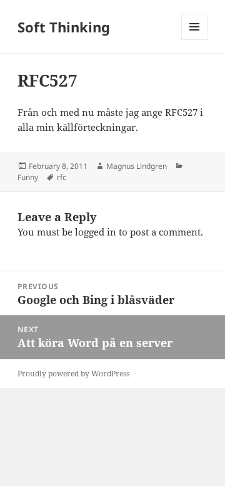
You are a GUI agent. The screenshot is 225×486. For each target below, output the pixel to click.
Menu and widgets (195, 39)
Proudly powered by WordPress (73, 373)
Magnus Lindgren (136, 166)
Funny (28, 177)
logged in (95, 232)
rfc (61, 177)
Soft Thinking (64, 26)
